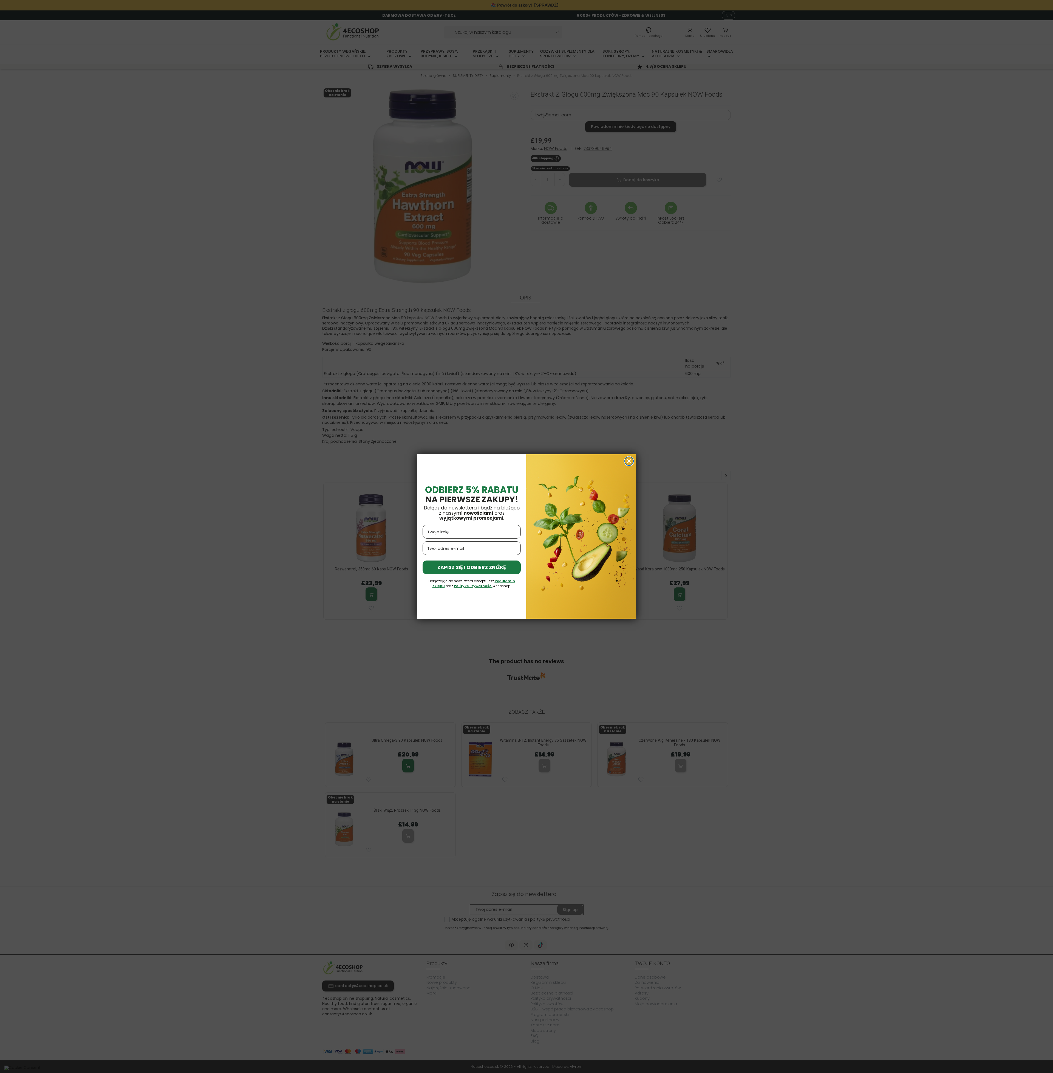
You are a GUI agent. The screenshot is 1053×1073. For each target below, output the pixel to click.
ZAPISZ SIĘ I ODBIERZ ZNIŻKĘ (471, 567)
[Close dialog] (629, 461)
